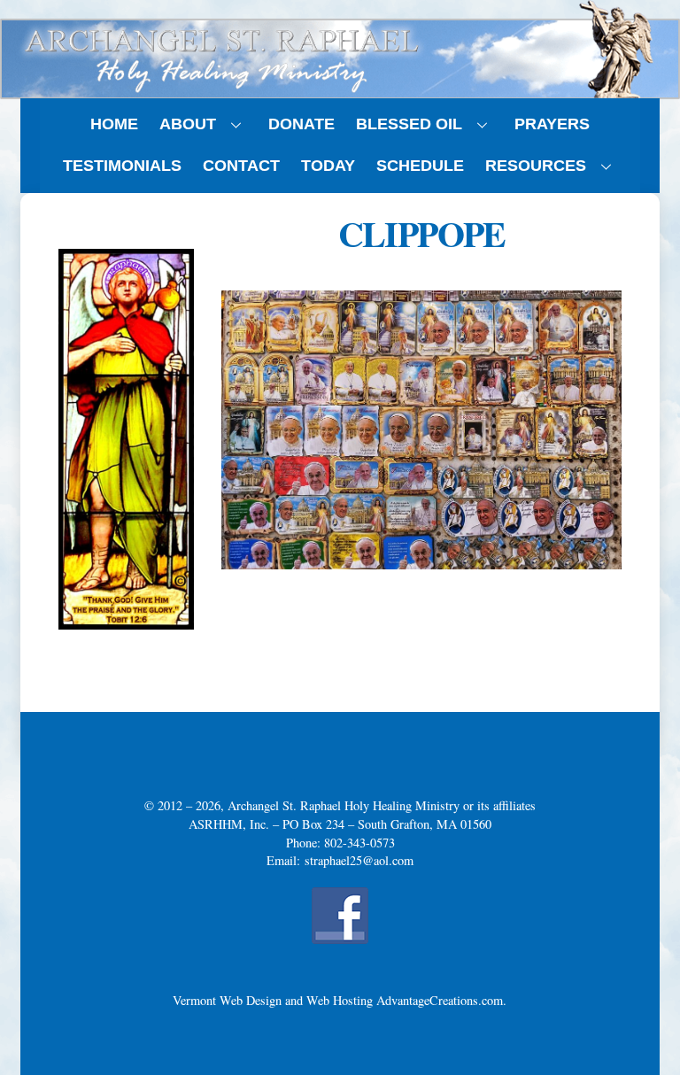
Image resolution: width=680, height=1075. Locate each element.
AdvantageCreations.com (439, 1000)
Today (328, 165)
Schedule (420, 165)
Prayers (552, 124)
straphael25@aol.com (359, 860)
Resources (535, 165)
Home (114, 124)
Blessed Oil (409, 124)
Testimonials (122, 165)
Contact (241, 165)
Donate (301, 124)
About (187, 124)
